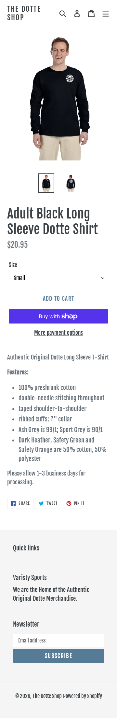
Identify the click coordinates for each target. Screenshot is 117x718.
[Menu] (105, 13)
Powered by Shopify (82, 696)
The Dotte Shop (24, 13)
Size (13, 265)
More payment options (58, 332)
